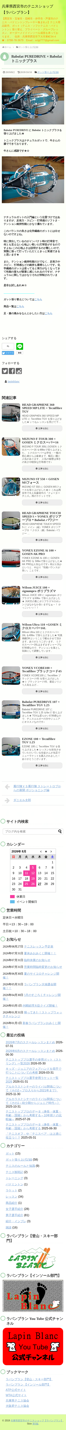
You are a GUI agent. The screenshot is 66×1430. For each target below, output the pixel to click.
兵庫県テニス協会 (17, 1400)
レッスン (11, 1196)
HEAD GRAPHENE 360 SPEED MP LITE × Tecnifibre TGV (42, 408)
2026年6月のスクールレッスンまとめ (30, 1050)
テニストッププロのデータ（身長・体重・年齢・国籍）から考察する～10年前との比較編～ (34, 1115)
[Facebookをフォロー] (12, 371)
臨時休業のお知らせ (37, 960)
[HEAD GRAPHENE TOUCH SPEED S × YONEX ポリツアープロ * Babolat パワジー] (11, 520)
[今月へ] (46, 851)
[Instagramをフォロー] (19, 371)
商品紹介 (11, 1202)
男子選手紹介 (14, 1215)
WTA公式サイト (16, 1395)
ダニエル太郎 (22, 800)
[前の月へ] (39, 851)
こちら (38, 299)
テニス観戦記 (14, 1172)
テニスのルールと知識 (20, 1165)
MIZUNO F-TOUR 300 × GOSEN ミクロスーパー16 (40, 440)
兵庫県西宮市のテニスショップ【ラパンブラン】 (37, 1420)
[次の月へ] (52, 851)
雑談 (9, 1227)
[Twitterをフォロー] (5, 371)
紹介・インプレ (16, 1221)
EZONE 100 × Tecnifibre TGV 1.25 (38, 740)
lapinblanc (14, 381)
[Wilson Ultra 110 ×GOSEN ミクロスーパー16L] (11, 632)
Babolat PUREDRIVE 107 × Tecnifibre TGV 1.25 (41, 703)
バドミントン (14, 1184)
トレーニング (14, 1178)
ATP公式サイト (16, 1389)
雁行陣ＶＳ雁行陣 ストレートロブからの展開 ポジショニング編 (37, 788)
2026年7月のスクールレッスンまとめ (30, 1042)
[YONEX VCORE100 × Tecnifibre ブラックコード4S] (11, 675)
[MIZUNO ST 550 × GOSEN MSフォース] (11, 487)
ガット (10, 1153)
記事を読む (43, 428)
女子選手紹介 (14, 1209)
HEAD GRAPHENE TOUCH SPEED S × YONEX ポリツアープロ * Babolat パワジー (41, 516)
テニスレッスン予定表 (38, 946)
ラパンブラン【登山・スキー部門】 (29, 1379)
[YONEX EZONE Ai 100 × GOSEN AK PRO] (11, 558)
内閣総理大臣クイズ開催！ (40, 1005)
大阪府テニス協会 (17, 1405)
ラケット (11, 1190)
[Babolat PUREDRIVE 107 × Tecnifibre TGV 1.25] (11, 709)
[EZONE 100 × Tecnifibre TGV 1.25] (11, 746)
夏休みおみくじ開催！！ (40, 953)
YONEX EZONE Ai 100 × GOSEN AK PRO (39, 552)
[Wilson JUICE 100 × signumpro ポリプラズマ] (11, 595)
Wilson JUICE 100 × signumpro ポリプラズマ (39, 589)
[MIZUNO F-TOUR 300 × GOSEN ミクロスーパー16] (11, 446)
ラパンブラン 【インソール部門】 (28, 1384)
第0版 (35, 1423)
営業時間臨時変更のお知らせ (43, 966)
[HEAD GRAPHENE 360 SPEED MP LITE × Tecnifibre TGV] (11, 412)
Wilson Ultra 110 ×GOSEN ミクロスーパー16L (42, 626)
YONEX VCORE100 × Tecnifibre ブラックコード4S (42, 669)
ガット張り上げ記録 (48, 72)
